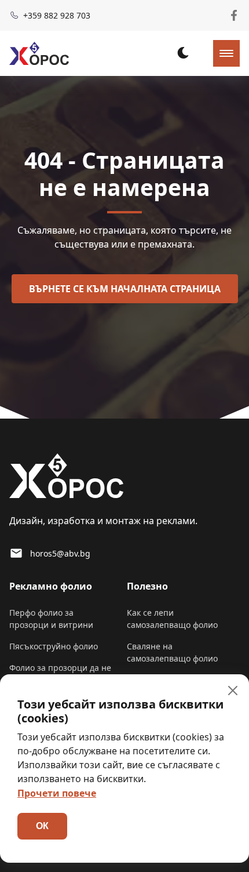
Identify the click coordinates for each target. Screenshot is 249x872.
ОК (42, 826)
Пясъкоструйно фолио (53, 646)
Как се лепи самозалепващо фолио (172, 618)
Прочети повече (56, 793)
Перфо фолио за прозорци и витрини (51, 618)
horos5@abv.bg (60, 553)
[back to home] (39, 53)
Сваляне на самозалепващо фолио (172, 652)
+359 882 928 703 (56, 15)
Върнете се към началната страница (125, 288)
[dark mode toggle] (183, 53)
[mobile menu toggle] (226, 53)
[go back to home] (66, 477)
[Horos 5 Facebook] (234, 15)
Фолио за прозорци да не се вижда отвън (60, 673)
